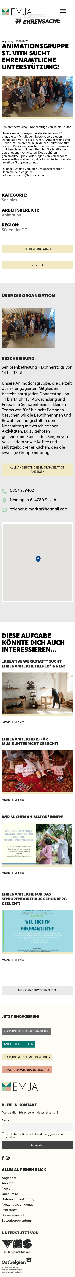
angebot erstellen (18, 1044)
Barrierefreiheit (13, 1215)
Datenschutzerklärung (18, 1199)
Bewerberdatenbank (17, 1220)
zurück (37, 265)
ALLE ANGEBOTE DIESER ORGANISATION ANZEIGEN (37, 470)
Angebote (9, 1178)
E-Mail (5, 1120)
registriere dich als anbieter (26, 1031)
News (6, 1188)
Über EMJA (10, 1194)
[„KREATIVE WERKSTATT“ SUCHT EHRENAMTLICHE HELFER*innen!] (37, 694)
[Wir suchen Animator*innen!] (37, 845)
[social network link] (3, 1158)
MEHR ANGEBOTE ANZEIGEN (37, 990)
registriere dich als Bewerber (27, 1057)
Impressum (9, 1210)
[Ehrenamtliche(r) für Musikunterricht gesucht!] (37, 772)
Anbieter (8, 1183)
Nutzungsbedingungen (18, 1204)
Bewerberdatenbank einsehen (27, 1070)
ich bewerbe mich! (38, 249)
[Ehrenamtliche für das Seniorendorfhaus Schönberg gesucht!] (37, 932)
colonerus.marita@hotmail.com (39, 509)
